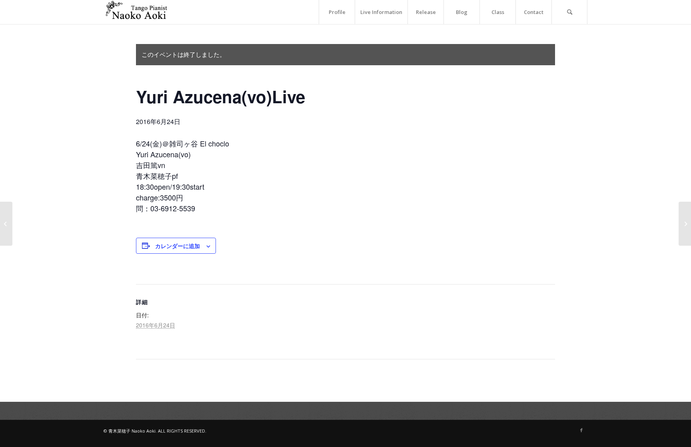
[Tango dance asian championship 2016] (6, 224)
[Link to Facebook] (581, 430)
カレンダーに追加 (177, 246)
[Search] (569, 12)
